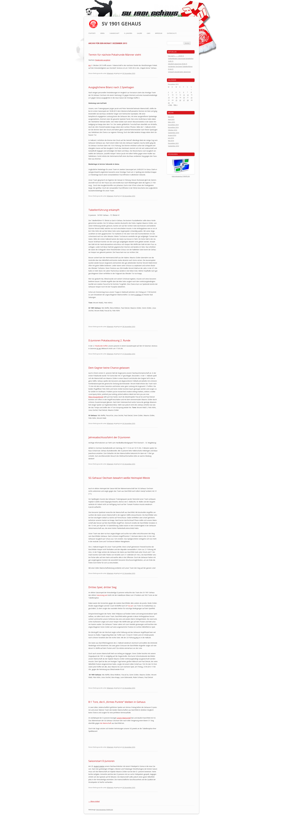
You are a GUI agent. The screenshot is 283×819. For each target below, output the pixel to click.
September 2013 (173, 146)
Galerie (139, 33)
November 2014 (173, 127)
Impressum (158, 33)
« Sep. (170, 105)
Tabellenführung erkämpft (103, 209)
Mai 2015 (171, 117)
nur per (130, 606)
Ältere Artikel (94, 801)
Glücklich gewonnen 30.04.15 (177, 64)
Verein (102, 33)
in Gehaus (138, 295)
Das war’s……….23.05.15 (176, 56)
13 (184, 95)
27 (184, 100)
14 (187, 95)
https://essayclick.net (95, 397)
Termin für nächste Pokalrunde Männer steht (114, 54)
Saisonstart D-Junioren (101, 761)
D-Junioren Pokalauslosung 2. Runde (109, 340)
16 (169, 98)
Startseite (91, 33)
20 (184, 98)
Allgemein (110, 73)
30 (169, 103)
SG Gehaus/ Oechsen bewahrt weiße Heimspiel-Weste (119, 477)
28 (187, 100)
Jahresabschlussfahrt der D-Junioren (109, 437)
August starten (99, 766)
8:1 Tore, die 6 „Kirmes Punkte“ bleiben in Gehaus (116, 701)
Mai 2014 (171, 141)
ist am (99, 348)
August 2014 (172, 135)
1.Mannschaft (114, 33)
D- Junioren (128, 33)
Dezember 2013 (173, 143)
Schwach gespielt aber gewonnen (179, 72)
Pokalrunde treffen (101, 346)
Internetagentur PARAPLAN (104, 810)
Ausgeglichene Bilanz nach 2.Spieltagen (111, 87)
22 (191, 98)
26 (180, 100)
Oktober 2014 (172, 130)
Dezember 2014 (173, 125)
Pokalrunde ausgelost (102, 60)
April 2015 (171, 119)
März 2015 (171, 122)
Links (148, 33)
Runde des (137, 65)
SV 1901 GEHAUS (121, 23)
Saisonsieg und (102, 595)
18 (176, 98)
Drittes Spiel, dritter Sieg (102, 587)
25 (176, 100)
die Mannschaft (105, 723)
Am (89, 65)
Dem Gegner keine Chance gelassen (109, 367)
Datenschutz (172, 33)
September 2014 (173, 133)
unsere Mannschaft (124, 718)
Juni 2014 (171, 138)
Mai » (175, 105)
